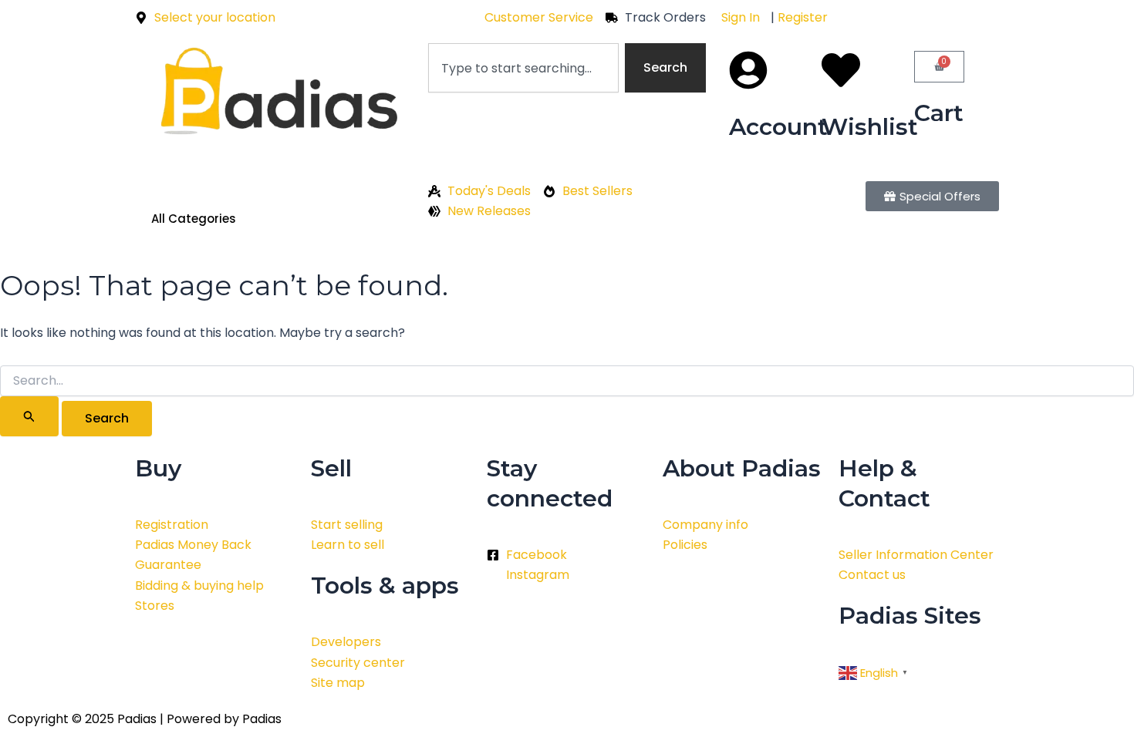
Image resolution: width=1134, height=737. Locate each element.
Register (803, 17)
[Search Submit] (29, 416)
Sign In (740, 17)
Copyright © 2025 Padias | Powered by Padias (145, 719)
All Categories (193, 218)
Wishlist (870, 127)
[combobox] (523, 68)
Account (778, 127)
